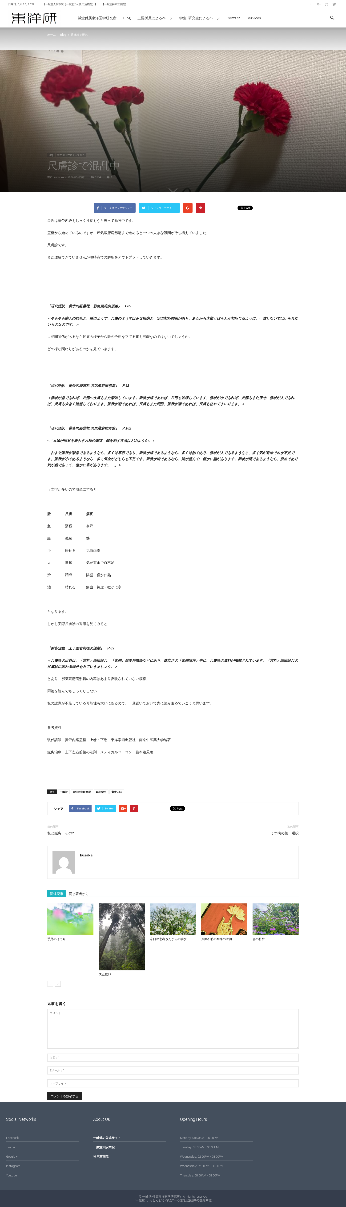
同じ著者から (79, 894)
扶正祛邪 (105, 974)
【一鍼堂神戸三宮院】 (115, 4)
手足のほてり (56, 939)
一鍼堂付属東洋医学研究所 (95, 18)
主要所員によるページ (155, 18)
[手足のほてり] (70, 919)
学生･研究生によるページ (199, 18)
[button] (332, 18)
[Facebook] (310, 4)
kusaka (59, 177)
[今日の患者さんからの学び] (173, 919)
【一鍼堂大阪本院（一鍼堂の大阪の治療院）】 (70, 4)
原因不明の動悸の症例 (216, 939)
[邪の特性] (276, 919)
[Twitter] (334, 4)
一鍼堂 (64, 791)
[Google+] (318, 4)
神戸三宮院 (101, 1156)
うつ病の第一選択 (284, 833)
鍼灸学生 (101, 791)
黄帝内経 (117, 791)
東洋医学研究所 (82, 791)
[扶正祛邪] (122, 936)
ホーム (51, 35)
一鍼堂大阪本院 (104, 1147)
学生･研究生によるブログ (70, 154)
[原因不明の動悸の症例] (224, 919)
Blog (127, 18)
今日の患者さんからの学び (168, 939)
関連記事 (56, 894)
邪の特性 (259, 939)
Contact (233, 18)
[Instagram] (326, 4)
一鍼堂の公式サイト (107, 1138)
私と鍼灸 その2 (60, 833)
